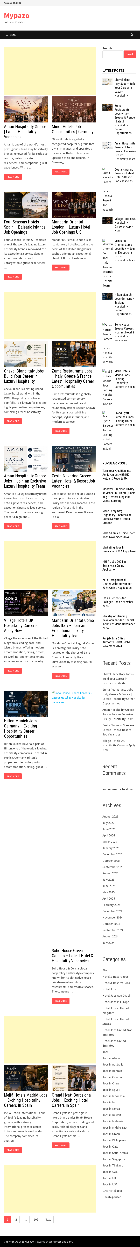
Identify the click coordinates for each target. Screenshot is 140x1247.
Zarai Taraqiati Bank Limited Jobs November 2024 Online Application (117, 583)
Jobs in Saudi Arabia (115, 1153)
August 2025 (110, 873)
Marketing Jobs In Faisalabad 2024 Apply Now (119, 549)
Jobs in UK (109, 1178)
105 (36, 1219)
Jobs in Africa (111, 1058)
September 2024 (112, 930)
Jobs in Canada (112, 1077)
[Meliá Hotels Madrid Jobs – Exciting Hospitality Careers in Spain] (107, 372)
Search (107, 48)
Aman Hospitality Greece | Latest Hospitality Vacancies (25, 131)
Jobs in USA (109, 1184)
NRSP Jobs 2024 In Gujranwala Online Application (114, 565)
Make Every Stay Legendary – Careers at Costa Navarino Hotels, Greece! (116, 516)
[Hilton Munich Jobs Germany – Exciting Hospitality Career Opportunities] (107, 295)
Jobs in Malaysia (112, 1121)
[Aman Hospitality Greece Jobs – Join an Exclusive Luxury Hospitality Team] (107, 144)
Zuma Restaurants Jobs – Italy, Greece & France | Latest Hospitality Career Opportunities (73, 379)
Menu (13, 35)
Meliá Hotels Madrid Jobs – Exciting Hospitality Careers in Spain (25, 1100)
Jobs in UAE (110, 1172)
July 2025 (108, 879)
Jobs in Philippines (114, 1140)
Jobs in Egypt (111, 1090)
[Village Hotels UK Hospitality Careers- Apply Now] (107, 219)
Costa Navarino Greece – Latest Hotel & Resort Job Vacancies (73, 481)
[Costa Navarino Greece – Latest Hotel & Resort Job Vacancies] (107, 170)
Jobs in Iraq (109, 1102)
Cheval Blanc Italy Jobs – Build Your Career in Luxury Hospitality (25, 376)
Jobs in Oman (111, 1134)
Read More (14, 177)
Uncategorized (111, 1197)
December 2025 (112, 854)
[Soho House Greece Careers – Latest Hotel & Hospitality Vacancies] (107, 325)
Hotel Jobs (109, 989)
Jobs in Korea (111, 1109)
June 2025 (108, 886)
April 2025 (108, 898)
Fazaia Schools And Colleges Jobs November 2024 (117, 602)
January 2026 (110, 848)
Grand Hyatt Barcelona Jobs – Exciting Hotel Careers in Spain (71, 1100)
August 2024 (110, 936)
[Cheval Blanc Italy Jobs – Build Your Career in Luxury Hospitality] (107, 80)
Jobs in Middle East (114, 1127)
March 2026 (109, 842)
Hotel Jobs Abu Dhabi (116, 995)
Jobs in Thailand (112, 1165)
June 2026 (108, 829)
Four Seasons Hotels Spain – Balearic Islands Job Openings (24, 227)
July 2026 (108, 823)
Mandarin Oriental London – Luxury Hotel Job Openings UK (71, 227)
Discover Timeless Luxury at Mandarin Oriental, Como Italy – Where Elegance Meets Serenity (118, 494)
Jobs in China (110, 1083)
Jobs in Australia (112, 1064)
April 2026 (108, 835)
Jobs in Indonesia (113, 1096)
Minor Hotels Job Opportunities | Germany (72, 129)
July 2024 (108, 943)
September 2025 (112, 867)
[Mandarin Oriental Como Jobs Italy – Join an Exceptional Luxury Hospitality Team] (107, 241)
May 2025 (108, 892)
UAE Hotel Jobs (112, 1191)
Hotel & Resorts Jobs (116, 983)
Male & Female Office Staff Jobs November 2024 (118, 535)
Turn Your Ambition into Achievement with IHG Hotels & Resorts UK (116, 474)
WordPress (55, 1241)
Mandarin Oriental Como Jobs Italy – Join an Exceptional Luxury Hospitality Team (73, 628)
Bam (69, 1241)
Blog (105, 970)
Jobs (105, 1052)
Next (48, 1219)
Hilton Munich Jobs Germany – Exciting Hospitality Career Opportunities (20, 728)
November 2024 (112, 917)
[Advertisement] (50, 71)
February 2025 (111, 905)
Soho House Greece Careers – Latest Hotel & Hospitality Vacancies (72, 955)
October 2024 (111, 924)
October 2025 (111, 861)
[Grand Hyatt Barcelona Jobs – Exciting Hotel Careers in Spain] (107, 413)
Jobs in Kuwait (111, 1115)
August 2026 (110, 816)
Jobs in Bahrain (112, 1071)
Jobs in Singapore (113, 1159)
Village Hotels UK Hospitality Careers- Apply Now (21, 625)
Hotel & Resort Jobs (115, 977)
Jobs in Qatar (111, 1146)
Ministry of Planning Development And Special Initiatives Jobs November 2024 (118, 622)
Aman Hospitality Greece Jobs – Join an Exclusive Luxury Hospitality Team (25, 481)
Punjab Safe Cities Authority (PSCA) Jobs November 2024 (116, 642)
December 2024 (112, 911)
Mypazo (17, 15)
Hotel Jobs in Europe (115, 1002)
